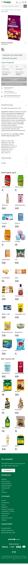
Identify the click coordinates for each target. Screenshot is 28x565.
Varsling (3, 520)
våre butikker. (5, 74)
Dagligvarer (6, 9)
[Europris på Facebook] (12, 552)
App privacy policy (6, 518)
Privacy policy (5, 513)
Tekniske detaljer (6, 158)
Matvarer (12, 9)
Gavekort (4, 492)
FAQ (2, 490)
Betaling (3, 479)
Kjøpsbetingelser (6, 486)
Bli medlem (7, 470)
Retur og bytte (5, 481)
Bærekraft (4, 507)
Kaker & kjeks (17, 9)
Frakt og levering (6, 483)
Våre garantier (5, 488)
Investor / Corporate (7, 509)
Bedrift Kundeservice (7, 530)
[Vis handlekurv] (25, 2)
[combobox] (14, 6)
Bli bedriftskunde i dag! (8, 532)
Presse (3, 505)
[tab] (14, 105)
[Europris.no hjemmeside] (7, 2)
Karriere (3, 500)
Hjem (2, 9)
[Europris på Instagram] (15, 552)
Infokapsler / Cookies (7, 511)
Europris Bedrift (6, 528)
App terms (4, 515)
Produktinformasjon (7, 105)
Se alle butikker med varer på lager (14, 84)
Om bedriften (5, 502)
